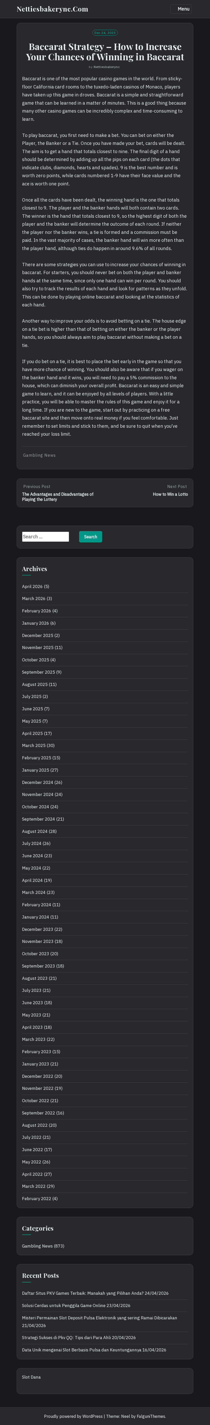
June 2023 (32, 1002)
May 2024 (31, 868)
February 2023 (36, 1051)
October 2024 (35, 807)
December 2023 (37, 929)
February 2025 (36, 758)
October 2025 (35, 660)
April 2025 (32, 733)
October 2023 (35, 953)
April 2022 (32, 1174)
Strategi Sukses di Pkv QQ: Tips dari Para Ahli (66, 1337)
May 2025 (31, 721)
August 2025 (35, 684)
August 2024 (35, 831)
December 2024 (37, 782)
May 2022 (31, 1162)
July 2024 (31, 843)
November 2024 (38, 794)
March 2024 (34, 892)
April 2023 (32, 1027)
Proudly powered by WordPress (73, 1416)
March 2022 (34, 1186)
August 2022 (35, 1125)
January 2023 (35, 1064)
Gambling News (39, 455)
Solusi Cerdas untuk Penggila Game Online (64, 1305)
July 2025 (31, 696)
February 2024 (36, 905)
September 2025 (38, 672)
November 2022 (38, 1088)
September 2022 (38, 1113)
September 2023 (38, 966)
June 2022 (32, 1149)
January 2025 (35, 770)
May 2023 (31, 1015)
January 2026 (35, 623)
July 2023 (31, 990)
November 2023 (38, 941)
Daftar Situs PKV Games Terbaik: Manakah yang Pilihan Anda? (83, 1293)
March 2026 (34, 598)
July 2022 (31, 1137)
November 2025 (38, 647)
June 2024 (32, 856)
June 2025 (32, 709)
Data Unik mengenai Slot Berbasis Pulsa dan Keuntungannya (81, 1350)
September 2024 (38, 819)
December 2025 (37, 635)
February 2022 (36, 1198)
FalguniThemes (151, 1416)
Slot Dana (31, 1377)
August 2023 (35, 978)
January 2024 (35, 917)
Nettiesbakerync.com (52, 8)
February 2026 (36, 611)
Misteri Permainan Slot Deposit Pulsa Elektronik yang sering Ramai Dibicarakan (99, 1318)
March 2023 (34, 1039)
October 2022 (35, 1100)
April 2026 (32, 586)
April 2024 (32, 880)
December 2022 (37, 1076)
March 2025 (34, 745)
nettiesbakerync (107, 67)
